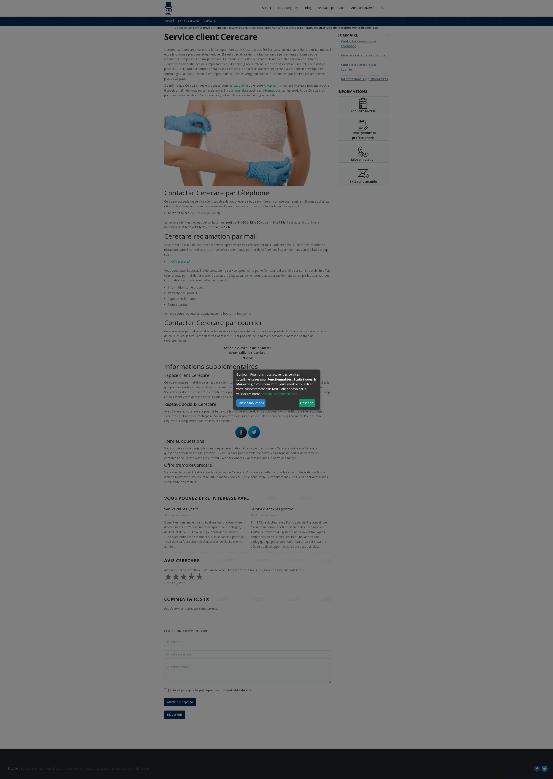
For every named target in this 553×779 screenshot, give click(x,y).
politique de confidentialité (279, 394)
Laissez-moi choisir (251, 403)
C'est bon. (307, 403)
